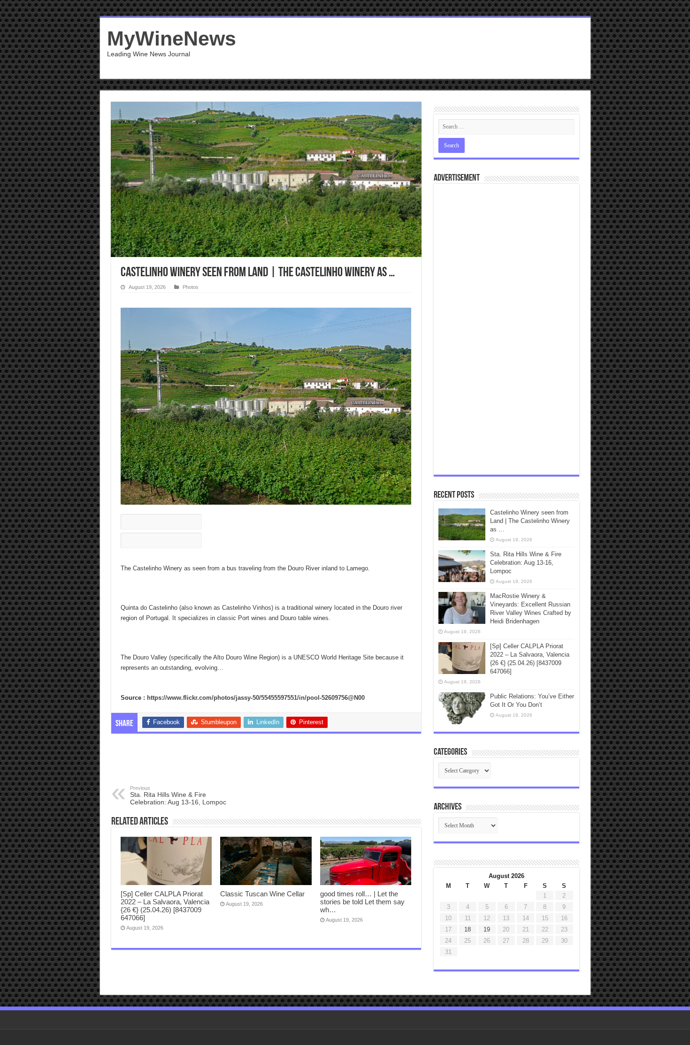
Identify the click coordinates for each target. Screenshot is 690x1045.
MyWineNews (171, 38)
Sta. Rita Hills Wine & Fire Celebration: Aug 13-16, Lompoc (178, 795)
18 (467, 929)
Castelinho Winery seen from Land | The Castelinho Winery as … (530, 521)
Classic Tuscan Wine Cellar (262, 894)
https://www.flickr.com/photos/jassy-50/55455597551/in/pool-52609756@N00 (256, 697)
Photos (191, 287)
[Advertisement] (412, 48)
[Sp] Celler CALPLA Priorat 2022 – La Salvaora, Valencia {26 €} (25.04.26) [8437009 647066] (165, 906)
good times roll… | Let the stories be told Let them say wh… (362, 902)
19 (486, 929)
